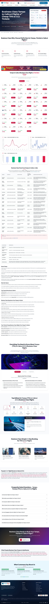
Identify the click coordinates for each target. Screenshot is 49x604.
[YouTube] (45, 602)
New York (44, 473)
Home (2, 32)
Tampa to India (15, 32)
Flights (3, 5)
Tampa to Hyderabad (10, 554)
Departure (32, 17)
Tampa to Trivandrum (28, 554)
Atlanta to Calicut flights (18, 473)
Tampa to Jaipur (44, 554)
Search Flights (39, 25)
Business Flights (32, 5)
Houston (24, 474)
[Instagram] (43, 602)
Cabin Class (32, 22)
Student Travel (38, 587)
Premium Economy (24, 5)
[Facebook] (40, 602)
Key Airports (18, 371)
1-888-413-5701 (20, 26)
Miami (13, 474)
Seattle (31, 474)
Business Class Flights (6, 32)
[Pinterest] (47, 602)
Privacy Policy (24, 588)
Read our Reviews (6, 26)
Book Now (13, 89)
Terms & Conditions (25, 589)
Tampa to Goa (39, 554)
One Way (36, 12)
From (31, 14)
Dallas (15, 474)
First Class (39, 5)
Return (40, 17)
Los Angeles (28, 474)
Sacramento (38, 474)
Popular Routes (31, 371)
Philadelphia (42, 474)
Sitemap (27, 602)
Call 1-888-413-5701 (40, 0)
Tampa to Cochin (22, 554)
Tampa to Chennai (4, 554)
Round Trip (32, 12)
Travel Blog (23, 587)
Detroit (45, 474)
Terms (2, 599)
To (39, 14)
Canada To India (9, 5)
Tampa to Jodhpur (4, 555)
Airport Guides (38, 589)
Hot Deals (16, 5)
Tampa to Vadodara (17, 555)
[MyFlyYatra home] (5, 583)
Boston (10, 474)
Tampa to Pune (34, 554)
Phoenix (17, 474)
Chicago (2, 474)
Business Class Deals (39, 588)
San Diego (34, 474)
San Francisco (21, 474)
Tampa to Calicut (10, 555)
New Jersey (3, 477)
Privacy (22, 602)
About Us (23, 584)
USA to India (11, 32)
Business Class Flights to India (35, 171)
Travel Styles (24, 371)
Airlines (46, 5)
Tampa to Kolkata (17, 554)
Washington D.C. (6, 474)
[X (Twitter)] (41, 602)
